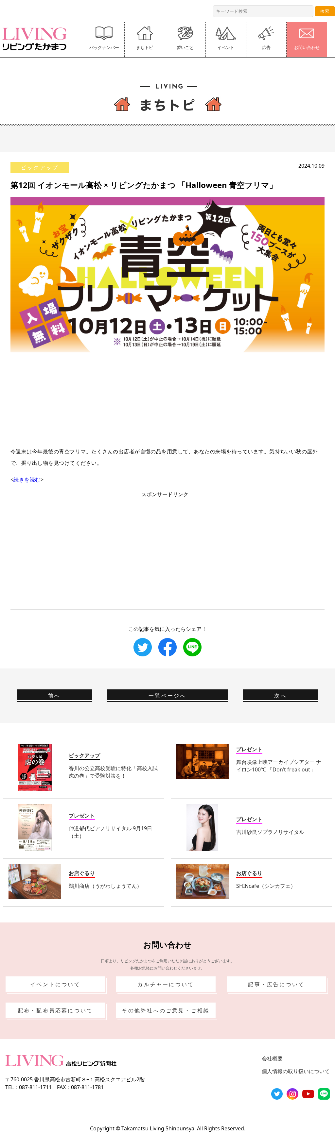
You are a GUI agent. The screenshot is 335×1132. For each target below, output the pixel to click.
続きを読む (26, 479)
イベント (225, 47)
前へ (54, 695)
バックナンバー (104, 47)
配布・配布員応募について (55, 1010)
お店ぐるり (82, 873)
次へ (280, 695)
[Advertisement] (167, 398)
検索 (324, 11)
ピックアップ (40, 167)
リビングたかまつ (36, 38)
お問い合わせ (307, 47)
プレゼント (249, 749)
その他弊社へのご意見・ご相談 (166, 1010)
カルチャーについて (165, 984)
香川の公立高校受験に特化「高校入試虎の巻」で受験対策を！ (113, 772)
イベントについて (55, 984)
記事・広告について (276, 984)
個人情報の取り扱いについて (296, 1071)
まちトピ (144, 47)
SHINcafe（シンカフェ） (266, 885)
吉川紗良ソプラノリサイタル (270, 832)
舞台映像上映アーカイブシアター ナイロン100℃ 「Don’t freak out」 (278, 765)
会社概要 (272, 1058)
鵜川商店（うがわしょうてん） (105, 885)
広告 (266, 47)
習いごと (185, 47)
